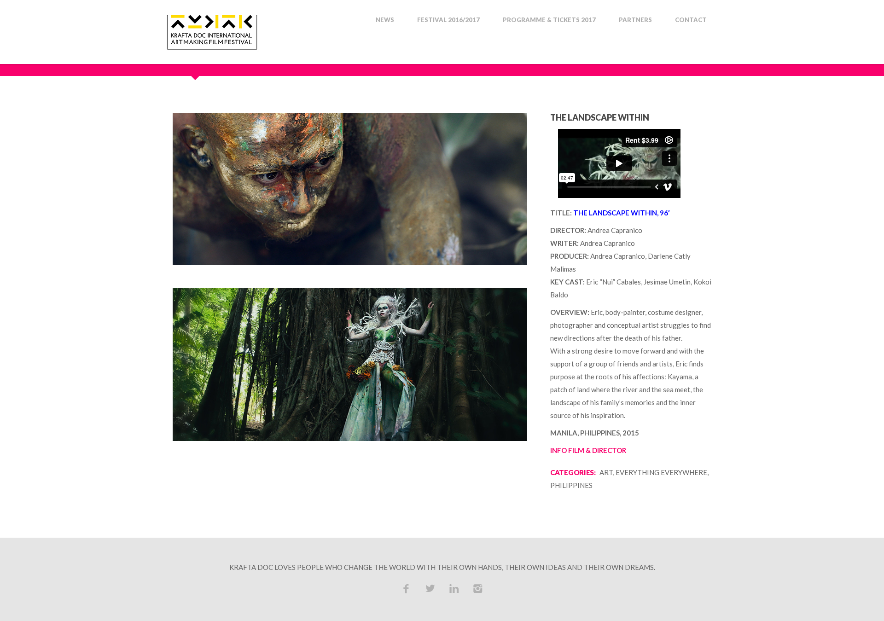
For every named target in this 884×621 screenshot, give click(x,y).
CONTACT (691, 20)
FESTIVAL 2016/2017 (448, 20)
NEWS (385, 20)
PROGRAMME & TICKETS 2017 (549, 20)
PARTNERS (635, 20)
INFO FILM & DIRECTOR (588, 450)
